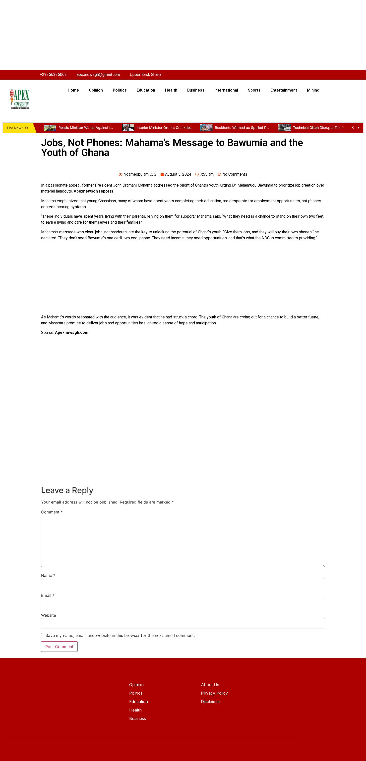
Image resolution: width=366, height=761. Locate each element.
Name (48, 575)
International (226, 90)
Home (73, 90)
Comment (52, 512)
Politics (120, 90)
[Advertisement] (149, 35)
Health (171, 90)
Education (146, 90)
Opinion (96, 90)
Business (195, 90)
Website (48, 615)
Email (48, 595)
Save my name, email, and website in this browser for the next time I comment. (120, 635)
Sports (254, 90)
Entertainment (283, 90)
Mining (313, 90)
